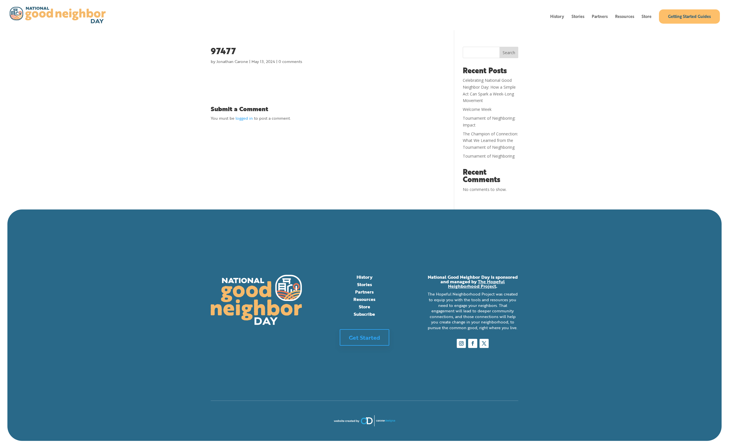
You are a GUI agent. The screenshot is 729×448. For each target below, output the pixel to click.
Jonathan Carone (232, 61)
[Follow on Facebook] (472, 343)
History (557, 17)
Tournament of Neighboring (489, 156)
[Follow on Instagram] (461, 343)
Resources (624, 17)
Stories (578, 17)
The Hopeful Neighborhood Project (476, 284)
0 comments (290, 61)
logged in (244, 118)
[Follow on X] (484, 343)
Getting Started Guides (689, 16)
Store (647, 17)
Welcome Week (477, 109)
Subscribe (364, 314)
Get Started (364, 337)
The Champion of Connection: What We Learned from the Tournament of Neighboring (490, 140)
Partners (600, 17)
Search (509, 52)
